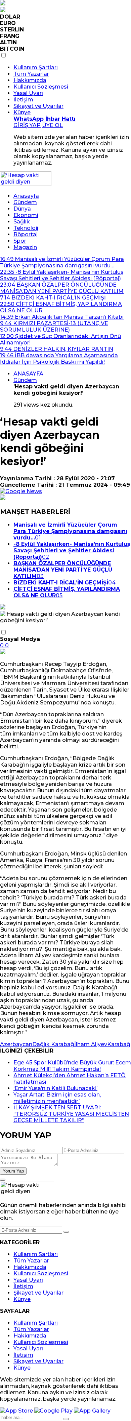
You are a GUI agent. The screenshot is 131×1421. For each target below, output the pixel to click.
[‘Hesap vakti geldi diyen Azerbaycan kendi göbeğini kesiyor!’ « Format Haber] (25, 184)
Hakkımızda (29, 80)
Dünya (22, 209)
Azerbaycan (16, 1044)
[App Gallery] (92, 1410)
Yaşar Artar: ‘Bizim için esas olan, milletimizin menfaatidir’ (57, 1097)
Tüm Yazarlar (31, 74)
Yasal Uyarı (28, 93)
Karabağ (118, 1044)
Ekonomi (25, 215)
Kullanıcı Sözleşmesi (40, 86)
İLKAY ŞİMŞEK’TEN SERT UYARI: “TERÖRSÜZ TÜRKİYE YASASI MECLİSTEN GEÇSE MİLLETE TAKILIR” (71, 1114)
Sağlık (21, 221)
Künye (22, 112)
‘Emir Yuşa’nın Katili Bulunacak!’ (55, 1088)
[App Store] (17, 1410)
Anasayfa (26, 196)
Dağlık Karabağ (53, 1044)
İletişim (23, 99)
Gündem (25, 202)
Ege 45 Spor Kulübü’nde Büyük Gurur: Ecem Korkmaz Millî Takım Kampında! (72, 1065)
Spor (19, 241)
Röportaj (25, 234)
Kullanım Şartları (35, 67)
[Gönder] (66, 1232)
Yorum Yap (13, 1171)
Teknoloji (25, 228)
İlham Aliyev (90, 1044)
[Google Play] (54, 1410)
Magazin (25, 247)
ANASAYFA (28, 373)
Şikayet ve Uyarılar (38, 106)
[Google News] (21, 491)
